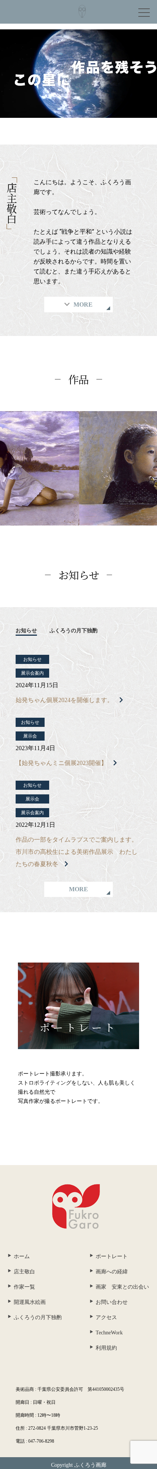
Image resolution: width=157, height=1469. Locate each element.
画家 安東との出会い (122, 1287)
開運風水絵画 (30, 1302)
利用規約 (106, 1348)
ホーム (22, 1256)
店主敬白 (24, 1272)
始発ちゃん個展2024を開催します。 (64, 700)
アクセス (106, 1317)
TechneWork (109, 1333)
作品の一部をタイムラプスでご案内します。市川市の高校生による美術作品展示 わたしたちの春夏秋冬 (77, 851)
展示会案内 (32, 673)
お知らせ (26, 630)
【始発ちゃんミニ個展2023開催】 (61, 763)
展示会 (30, 736)
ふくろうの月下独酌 (74, 630)
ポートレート (112, 1256)
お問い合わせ (112, 1302)
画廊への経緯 (112, 1272)
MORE (78, 889)
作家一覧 (24, 1287)
